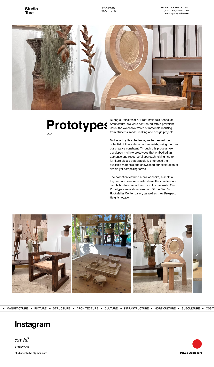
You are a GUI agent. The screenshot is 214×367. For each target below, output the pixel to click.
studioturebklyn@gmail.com (31, 352)
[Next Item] (197, 254)
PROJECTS (108, 8)
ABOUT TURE (108, 10)
